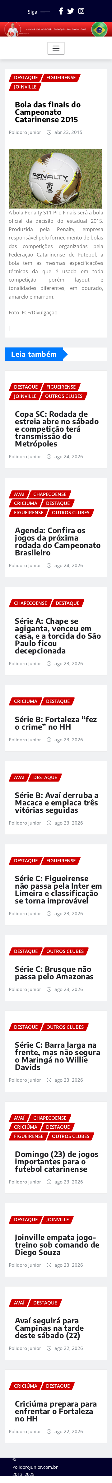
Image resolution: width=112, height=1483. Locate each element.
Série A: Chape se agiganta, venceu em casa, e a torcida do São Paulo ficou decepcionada (58, 635)
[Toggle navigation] (56, 48)
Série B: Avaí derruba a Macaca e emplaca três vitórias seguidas (57, 802)
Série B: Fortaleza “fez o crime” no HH (56, 722)
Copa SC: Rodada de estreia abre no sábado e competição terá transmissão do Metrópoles (57, 428)
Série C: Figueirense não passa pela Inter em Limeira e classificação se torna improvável (58, 889)
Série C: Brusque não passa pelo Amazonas (54, 972)
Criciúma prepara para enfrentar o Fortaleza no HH (56, 1411)
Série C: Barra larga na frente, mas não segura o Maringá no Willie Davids (57, 1055)
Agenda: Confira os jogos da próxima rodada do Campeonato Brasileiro (57, 541)
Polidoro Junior (25, 132)
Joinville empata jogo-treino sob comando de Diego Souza (57, 1244)
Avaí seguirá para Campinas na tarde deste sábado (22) (49, 1328)
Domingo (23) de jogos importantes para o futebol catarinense (57, 1161)
